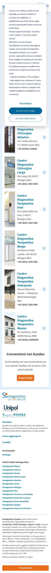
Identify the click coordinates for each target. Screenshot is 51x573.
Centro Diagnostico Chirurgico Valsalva (25, 131)
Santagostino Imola (10, 483)
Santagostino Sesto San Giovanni (16, 508)
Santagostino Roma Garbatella (15, 501)
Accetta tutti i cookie (25, 111)
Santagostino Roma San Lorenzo (16, 497)
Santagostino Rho (10, 491)
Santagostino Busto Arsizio (14, 476)
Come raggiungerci (11, 436)
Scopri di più (25, 378)
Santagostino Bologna (11, 487)
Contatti (6, 442)
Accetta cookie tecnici (25, 118)
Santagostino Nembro (11, 480)
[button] (47, 5)
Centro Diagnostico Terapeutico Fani (25, 201)
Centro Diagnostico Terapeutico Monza (25, 322)
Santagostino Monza (11, 473)
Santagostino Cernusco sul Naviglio (17, 494)
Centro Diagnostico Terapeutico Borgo (25, 240)
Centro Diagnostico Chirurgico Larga (25, 166)
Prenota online (25, 568)
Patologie (6, 454)
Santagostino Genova (11, 469)
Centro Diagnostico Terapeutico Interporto (25, 279)
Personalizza (26, 103)
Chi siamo (7, 422)
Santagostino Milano (11, 466)
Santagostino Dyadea (11, 504)
